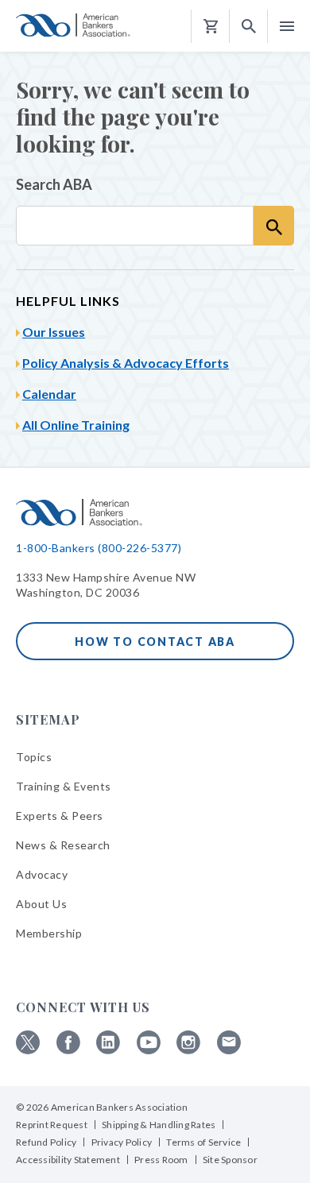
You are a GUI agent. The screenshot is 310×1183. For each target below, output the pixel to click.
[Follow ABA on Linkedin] (108, 1050)
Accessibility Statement (68, 1160)
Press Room (161, 1160)
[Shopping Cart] (210, 26)
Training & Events (63, 786)
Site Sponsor (230, 1160)
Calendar (49, 393)
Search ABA (54, 184)
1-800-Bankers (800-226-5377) (98, 548)
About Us (41, 903)
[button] (249, 26)
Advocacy (42, 874)
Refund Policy (46, 1142)
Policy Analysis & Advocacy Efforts (125, 362)
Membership (49, 933)
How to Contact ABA (155, 641)
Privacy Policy (122, 1142)
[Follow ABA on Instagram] (188, 1050)
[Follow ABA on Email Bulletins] (229, 1050)
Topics (34, 757)
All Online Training (76, 424)
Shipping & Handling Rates (158, 1125)
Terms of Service (203, 1142)
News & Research (63, 845)
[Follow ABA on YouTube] (149, 1050)
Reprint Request (51, 1125)
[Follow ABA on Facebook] (68, 1050)
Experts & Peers (59, 815)
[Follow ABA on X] (28, 1050)
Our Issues (53, 331)
